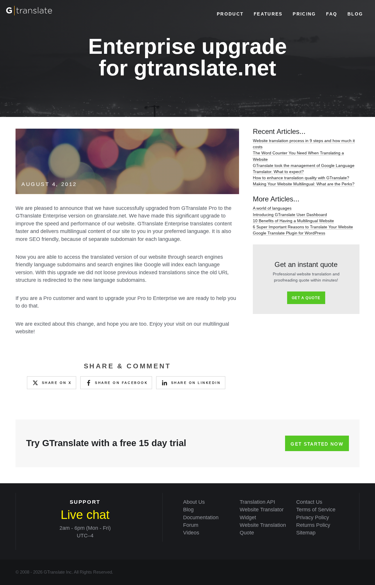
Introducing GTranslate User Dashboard (290, 214)
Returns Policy (313, 525)
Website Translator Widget (262, 513)
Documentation (201, 517)
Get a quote (306, 298)
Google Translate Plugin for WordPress (289, 233)
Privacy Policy (312, 517)
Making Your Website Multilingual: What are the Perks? (303, 184)
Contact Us (309, 502)
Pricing (304, 13)
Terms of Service (315, 509)
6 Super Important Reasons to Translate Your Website (303, 227)
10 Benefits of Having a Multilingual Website (293, 220)
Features (268, 13)
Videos (191, 533)
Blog (355, 13)
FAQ (331, 13)
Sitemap (306, 533)
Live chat (85, 515)
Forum (190, 525)
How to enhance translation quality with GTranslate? (301, 177)
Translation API (257, 502)
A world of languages (272, 208)
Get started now (317, 443)
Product (230, 13)
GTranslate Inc (58, 572)
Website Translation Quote (263, 529)
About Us (194, 502)
